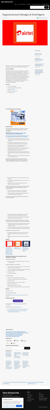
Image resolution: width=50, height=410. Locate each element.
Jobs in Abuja (25, 332)
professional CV (19, 303)
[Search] (46, 7)
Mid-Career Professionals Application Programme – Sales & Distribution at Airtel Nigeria (9, 364)
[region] (12, 403)
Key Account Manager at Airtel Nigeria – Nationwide (9, 354)
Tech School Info (7, 2)
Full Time (13, 89)
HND (16, 90)
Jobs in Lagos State (19, 334)
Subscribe (27, 348)
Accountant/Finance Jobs (11, 331)
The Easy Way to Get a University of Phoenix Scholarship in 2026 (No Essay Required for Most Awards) (39, 71)
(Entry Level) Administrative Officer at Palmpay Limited (39, 59)
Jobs (14, 132)
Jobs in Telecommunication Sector (13, 336)
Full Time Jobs (8, 332)
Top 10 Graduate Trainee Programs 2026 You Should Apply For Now (39, 65)
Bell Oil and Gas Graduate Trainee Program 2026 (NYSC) (25, 249)
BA (13, 90)
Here (9, 292)
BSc (15, 90)
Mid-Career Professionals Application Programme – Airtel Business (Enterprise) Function (17, 364)
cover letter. (8, 304)
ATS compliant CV (16, 295)
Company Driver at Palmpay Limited (38, 54)
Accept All (19, 405)
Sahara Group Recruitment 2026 (17, 248)
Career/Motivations (10, 133)
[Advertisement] (18, 57)
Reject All (12, 405)
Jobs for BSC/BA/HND (18, 332)
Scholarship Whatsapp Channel (23, 135)
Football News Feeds (18, 133)
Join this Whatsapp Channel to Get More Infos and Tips (18, 309)
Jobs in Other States (10, 335)
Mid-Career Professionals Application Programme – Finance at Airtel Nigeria (26, 364)
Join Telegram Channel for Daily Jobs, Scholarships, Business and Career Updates (17, 311)
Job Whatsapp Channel (11, 135)
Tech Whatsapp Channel (10, 136)
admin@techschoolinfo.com (43, 17)
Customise (6, 405)
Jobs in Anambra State (10, 334)
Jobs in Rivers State (18, 335)
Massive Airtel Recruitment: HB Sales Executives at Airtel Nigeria (18, 355)
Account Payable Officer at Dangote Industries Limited (35, 382)
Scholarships (18, 132)
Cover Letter (23, 295)
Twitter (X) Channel (23, 136)
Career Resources (17, 307)
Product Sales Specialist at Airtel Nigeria (26, 354)
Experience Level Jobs (21, 331)
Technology (23, 132)
